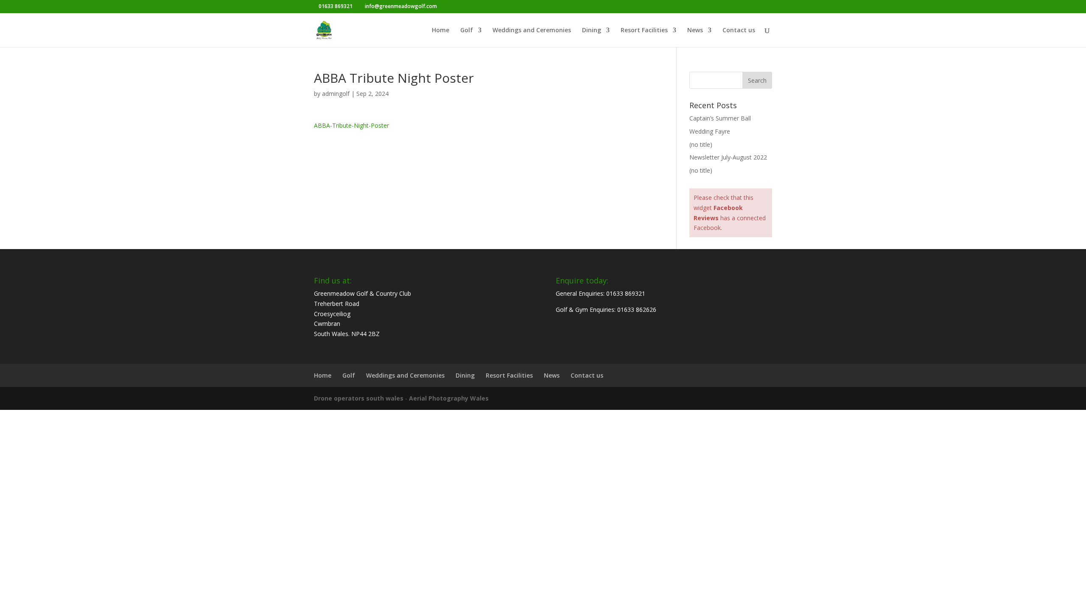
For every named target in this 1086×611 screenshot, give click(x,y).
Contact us (738, 30)
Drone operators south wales (358, 398)
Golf (466, 30)
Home (440, 30)
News (695, 30)
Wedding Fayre (709, 131)
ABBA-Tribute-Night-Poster (351, 125)
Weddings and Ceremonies (532, 30)
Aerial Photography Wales (449, 398)
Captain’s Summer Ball (720, 118)
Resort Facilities (644, 30)
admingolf (336, 94)
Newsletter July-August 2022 (728, 157)
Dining (591, 30)
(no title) (700, 144)
